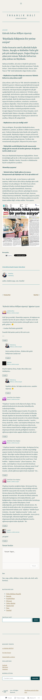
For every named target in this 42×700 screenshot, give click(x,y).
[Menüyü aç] (21, 3)
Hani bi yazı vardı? (7, 617)
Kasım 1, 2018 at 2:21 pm (13, 481)
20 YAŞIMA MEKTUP (7, 648)
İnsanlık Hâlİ (21, 15)
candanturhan (10, 311)
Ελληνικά (9, 601)
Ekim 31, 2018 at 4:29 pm (13, 313)
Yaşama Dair (10, 606)
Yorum (34, 566)
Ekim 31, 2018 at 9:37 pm (16, 347)
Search (36, 620)
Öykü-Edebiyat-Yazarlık (8, 267)
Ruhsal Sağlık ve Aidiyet (8, 657)
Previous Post (7, 295)
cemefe (9, 530)
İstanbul (8, 610)
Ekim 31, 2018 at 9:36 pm (16, 382)
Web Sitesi (5, 667)
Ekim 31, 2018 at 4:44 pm (13, 364)
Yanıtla (5, 340)
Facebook (4, 665)
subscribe (35, 678)
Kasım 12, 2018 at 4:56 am (13, 532)
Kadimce (9, 362)
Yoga (7, 608)
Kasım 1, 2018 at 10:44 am (13, 443)
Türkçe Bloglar (21, 267)
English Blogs (10, 598)
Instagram (5, 669)
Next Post (36, 295)
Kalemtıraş (13, 345)
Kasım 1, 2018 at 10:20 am (13, 399)
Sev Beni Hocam (6, 652)
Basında (16, 267)
